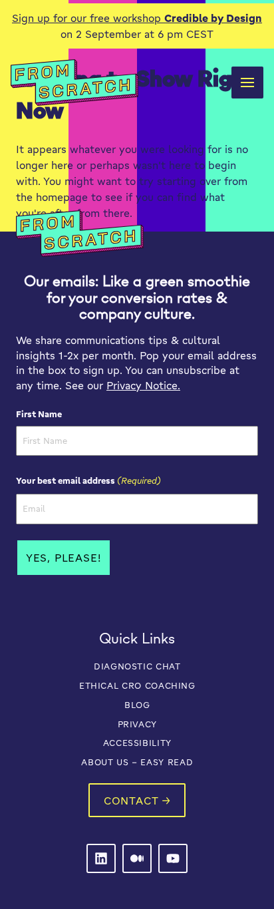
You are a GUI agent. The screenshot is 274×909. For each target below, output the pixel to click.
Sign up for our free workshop (137, 18)
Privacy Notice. (143, 385)
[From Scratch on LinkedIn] (101, 858)
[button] (247, 82)
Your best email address (88, 480)
